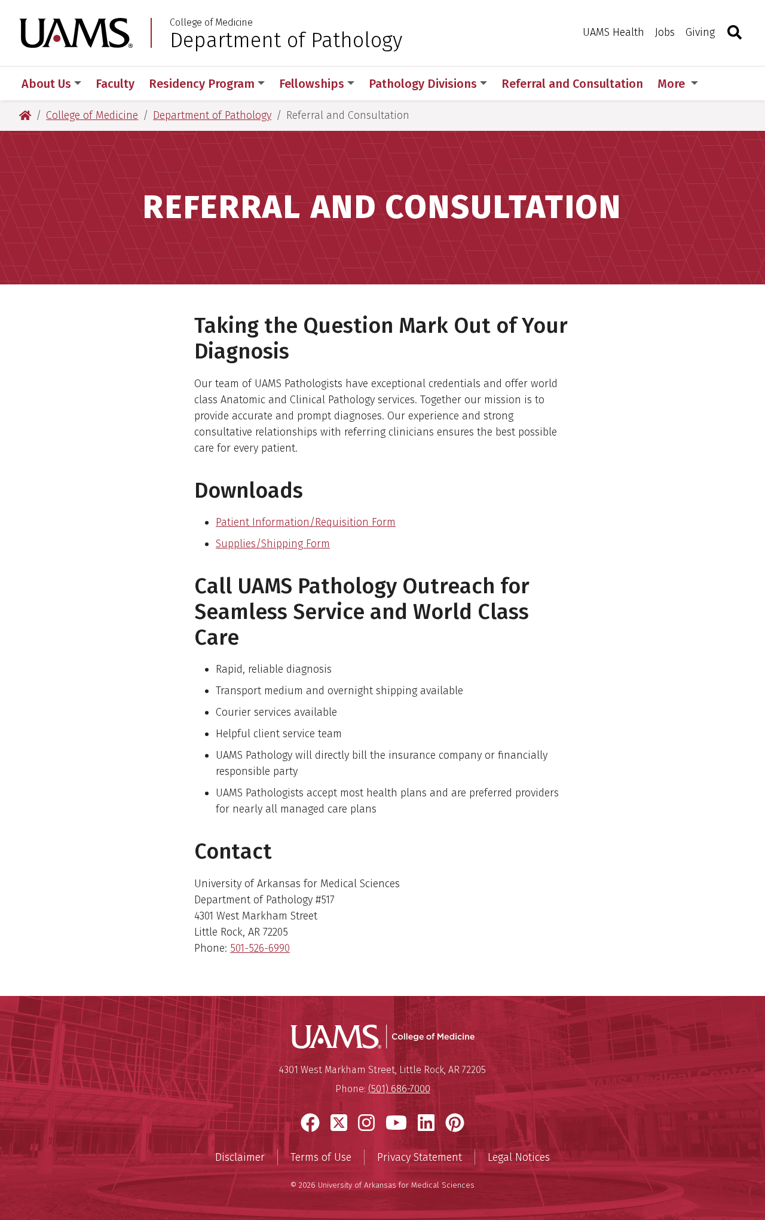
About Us (46, 83)
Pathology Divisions (423, 83)
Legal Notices (519, 1157)
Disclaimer (240, 1157)
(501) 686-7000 (399, 1089)
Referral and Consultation (572, 83)
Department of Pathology (286, 40)
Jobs (665, 32)
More (672, 83)
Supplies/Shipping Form (273, 543)
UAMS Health (613, 32)
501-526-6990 (260, 948)
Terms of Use (320, 1157)
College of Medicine (211, 22)
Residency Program (202, 83)
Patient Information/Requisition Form (306, 522)
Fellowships (311, 83)
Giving (700, 32)
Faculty (115, 83)
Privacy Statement (419, 1157)
